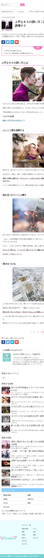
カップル (21, 11)
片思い (24, 534)
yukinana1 (14, 403)
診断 (23, 531)
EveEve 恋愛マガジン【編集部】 (27, 354)
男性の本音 (7, 495)
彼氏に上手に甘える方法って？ (14, 120)
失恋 (34, 531)
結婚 (34, 534)
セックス (6, 507)
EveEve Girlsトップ (7, 11)
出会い (5, 499)
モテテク (24, 541)
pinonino (19, 476)
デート (5, 503)
